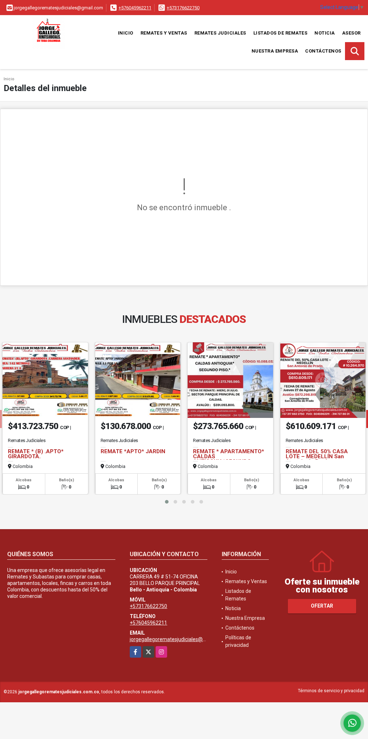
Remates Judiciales (220, 33)
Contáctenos (323, 51)
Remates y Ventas (164, 33)
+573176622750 (183, 7)
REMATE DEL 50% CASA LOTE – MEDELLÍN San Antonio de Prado (317, 456)
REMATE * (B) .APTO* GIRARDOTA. (36, 454)
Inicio (125, 33)
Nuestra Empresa (275, 51)
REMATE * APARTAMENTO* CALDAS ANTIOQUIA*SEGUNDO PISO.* (228, 459)
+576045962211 (135, 7)
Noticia (324, 33)
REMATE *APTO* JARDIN (133, 451)
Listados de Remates (280, 33)
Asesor (351, 33)
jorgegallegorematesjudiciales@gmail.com (178, 639)
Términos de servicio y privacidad (331, 690)
